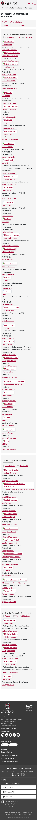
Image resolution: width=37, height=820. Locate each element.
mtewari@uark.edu (9, 575)
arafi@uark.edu (8, 551)
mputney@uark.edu (9, 377)
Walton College (16, 22)
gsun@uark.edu (8, 425)
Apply (8, 771)
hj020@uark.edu (8, 259)
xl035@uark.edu (8, 304)
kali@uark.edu (7, 288)
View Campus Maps (10, 805)
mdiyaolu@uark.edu (10, 481)
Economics (21, 25)
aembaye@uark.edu (9, 157)
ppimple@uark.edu (9, 524)
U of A (4, 22)
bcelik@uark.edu (8, 128)
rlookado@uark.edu (10, 658)
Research (31, 771)
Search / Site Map (6, 752)
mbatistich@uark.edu (10, 61)
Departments (9, 25)
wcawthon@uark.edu (10, 117)
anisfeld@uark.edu (9, 50)
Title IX (30, 812)
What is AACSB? (29, 710)
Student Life (23, 771)
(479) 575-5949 (11, 728)
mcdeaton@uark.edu (10, 139)
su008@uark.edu (8, 588)
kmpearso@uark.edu (10, 672)
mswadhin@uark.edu (10, 564)
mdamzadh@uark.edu (10, 246)
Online (9, 787)
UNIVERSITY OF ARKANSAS (18, 768)
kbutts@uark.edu (9, 103)
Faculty (8, 616)
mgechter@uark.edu (10, 184)
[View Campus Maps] (2, 803)
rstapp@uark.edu (8, 414)
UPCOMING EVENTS (10, 783)
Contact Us (4, 744)
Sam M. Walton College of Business (17, 8)
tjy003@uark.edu (9, 602)
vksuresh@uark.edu (9, 274)
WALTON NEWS (6, 741)
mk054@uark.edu (9, 497)
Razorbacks (21, 773)
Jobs (29, 814)
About (4, 771)
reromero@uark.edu (10, 389)
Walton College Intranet (9, 762)
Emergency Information (11, 812)
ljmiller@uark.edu (9, 355)
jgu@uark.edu (7, 216)
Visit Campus (13, 744)
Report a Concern (22, 812)
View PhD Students (12, 37)
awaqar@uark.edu (9, 438)
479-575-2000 (9, 806)
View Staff (28, 37)
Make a (8, 797)
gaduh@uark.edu (8, 173)
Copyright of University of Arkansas (18, 817)
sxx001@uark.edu (9, 449)
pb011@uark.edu (9, 75)
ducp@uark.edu (8, 685)
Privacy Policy (17, 814)
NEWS (3, 780)
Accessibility (9, 814)
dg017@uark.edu (9, 198)
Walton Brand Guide (7, 758)
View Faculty (10, 466)
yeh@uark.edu (7, 232)
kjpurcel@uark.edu (9, 366)
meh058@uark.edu (9, 645)
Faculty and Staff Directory (10, 755)
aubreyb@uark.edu (9, 631)
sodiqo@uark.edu (9, 511)
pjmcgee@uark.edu (9, 338)
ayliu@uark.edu (8, 321)
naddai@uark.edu (9, 401)
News (14, 773)
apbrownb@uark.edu (10, 88)
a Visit (10, 792)
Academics (14, 771)
